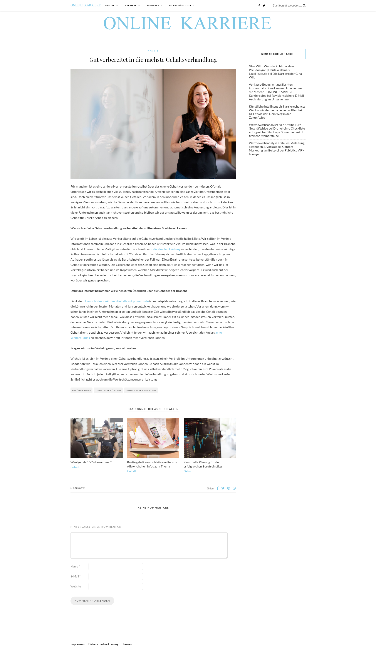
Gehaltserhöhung (108, 390)
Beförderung (81, 390)
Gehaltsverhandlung (141, 390)
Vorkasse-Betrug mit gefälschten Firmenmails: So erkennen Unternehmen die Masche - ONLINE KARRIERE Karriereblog (276, 90)
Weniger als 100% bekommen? (91, 462)
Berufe (110, 5)
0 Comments (77, 488)
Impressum (78, 644)
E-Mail (75, 576)
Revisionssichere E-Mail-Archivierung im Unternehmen (277, 97)
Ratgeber (153, 5)
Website (75, 586)
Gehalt (153, 51)
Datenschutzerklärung (103, 644)
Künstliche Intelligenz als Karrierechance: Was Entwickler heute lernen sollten (277, 108)
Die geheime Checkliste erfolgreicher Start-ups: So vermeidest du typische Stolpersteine (277, 132)
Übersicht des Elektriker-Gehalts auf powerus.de (116, 301)
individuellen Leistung (165, 249)
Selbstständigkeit (181, 5)
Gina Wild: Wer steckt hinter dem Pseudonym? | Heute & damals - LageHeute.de (271, 69)
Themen (126, 644)
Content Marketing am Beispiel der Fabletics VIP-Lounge (276, 150)
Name (75, 566)
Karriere (131, 5)
